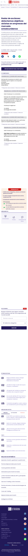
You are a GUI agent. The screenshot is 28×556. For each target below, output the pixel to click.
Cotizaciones (5, 218)
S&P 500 (12, 4)
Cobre (16, 4)
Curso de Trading (6, 491)
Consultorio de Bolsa (22, 220)
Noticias (14, 51)
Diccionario (4, 308)
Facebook (2, 56)
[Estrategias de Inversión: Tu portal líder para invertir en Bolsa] (14, 2)
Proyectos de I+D (5, 536)
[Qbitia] (6, 545)
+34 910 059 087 (11, 552)
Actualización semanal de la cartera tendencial (13, 199)
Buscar (4, 2)
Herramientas (4, 211)
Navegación (1, 2)
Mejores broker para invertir (8, 495)
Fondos (14, 219)
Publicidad (4, 514)
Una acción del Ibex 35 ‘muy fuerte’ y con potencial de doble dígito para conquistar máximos (16, 397)
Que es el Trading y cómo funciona (10, 481)
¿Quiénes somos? (5, 530)
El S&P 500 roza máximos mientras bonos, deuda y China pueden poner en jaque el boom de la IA (16, 417)
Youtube (25, 524)
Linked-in (14, 56)
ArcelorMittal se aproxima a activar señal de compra (15, 208)
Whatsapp (19, 56)
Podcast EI (4, 523)
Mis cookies (4, 538)
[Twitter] (25, 519)
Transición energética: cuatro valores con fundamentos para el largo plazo (17, 403)
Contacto (3, 516)
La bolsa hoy (4, 4)
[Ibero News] (22, 545)
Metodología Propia (6, 532)
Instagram (25, 534)
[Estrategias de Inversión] (14, 509)
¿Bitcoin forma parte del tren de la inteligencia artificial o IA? (16, 429)
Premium (22, 412)
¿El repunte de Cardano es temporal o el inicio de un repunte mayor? (16, 391)
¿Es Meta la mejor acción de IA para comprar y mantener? (16, 385)
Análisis (5, 412)
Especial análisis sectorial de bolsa (16, 451)
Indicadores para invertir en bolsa (10, 472)
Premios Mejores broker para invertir (11, 464)
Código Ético (4, 534)
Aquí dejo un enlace (9, 133)
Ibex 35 (8, 4)
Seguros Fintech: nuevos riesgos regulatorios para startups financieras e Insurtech (15, 379)
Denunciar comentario (20, 87)
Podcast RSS (4, 525)
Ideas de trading (6, 201)
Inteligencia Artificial (7, 499)
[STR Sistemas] (14, 545)
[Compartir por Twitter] (8, 56)
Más (25, 308)
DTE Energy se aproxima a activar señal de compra (16, 204)
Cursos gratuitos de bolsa (8, 468)
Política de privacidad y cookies (9, 519)
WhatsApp (25, 539)
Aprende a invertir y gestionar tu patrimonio (13, 460)
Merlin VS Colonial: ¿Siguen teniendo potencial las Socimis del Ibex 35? (16, 423)
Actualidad (14, 412)
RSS (2, 521)
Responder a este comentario (9, 87)
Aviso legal (4, 517)
